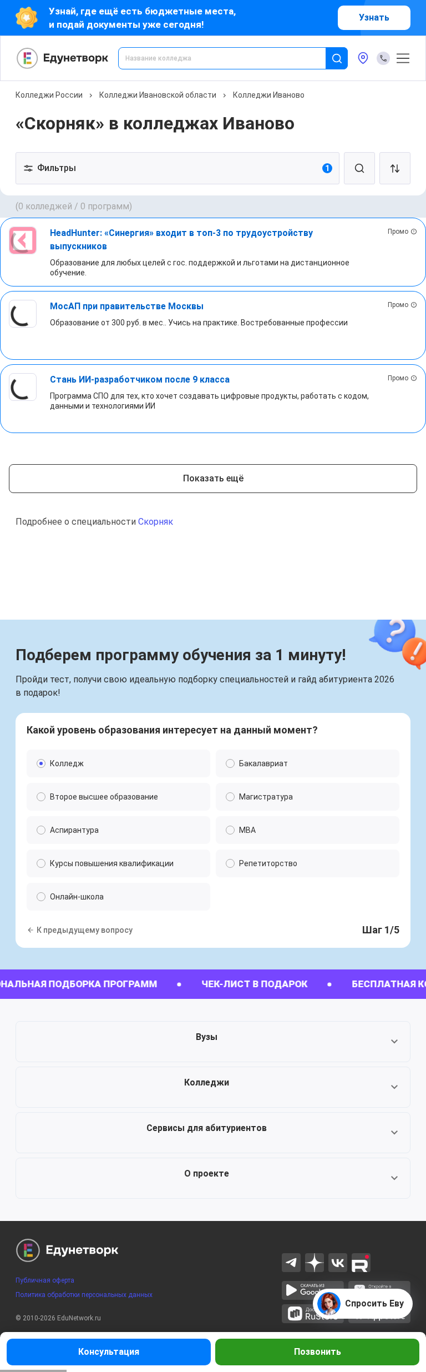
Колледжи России (49, 95)
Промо (398, 231)
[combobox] (229, 58)
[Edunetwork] (62, 58)
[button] (213, 1042)
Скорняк (155, 521)
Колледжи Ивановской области (157, 95)
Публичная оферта (45, 1280)
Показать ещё (213, 478)
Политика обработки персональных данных (84, 1295)
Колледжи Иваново (269, 95)
